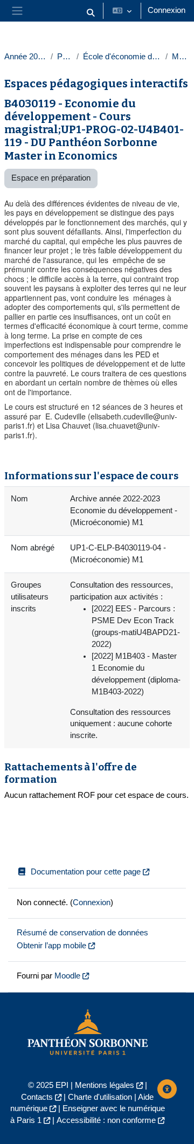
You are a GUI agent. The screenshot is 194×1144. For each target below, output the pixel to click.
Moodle (67, 975)
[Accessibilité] (167, 1089)
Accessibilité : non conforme (106, 1120)
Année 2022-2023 (25, 56)
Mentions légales (104, 1085)
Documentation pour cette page (86, 871)
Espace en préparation (51, 178)
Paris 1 (64, 56)
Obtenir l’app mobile (51, 945)
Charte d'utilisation (100, 1097)
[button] (90, 13)
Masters (181, 56)
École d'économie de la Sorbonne (122, 56)
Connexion (166, 10)
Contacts (37, 1097)
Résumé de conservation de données (82, 932)
